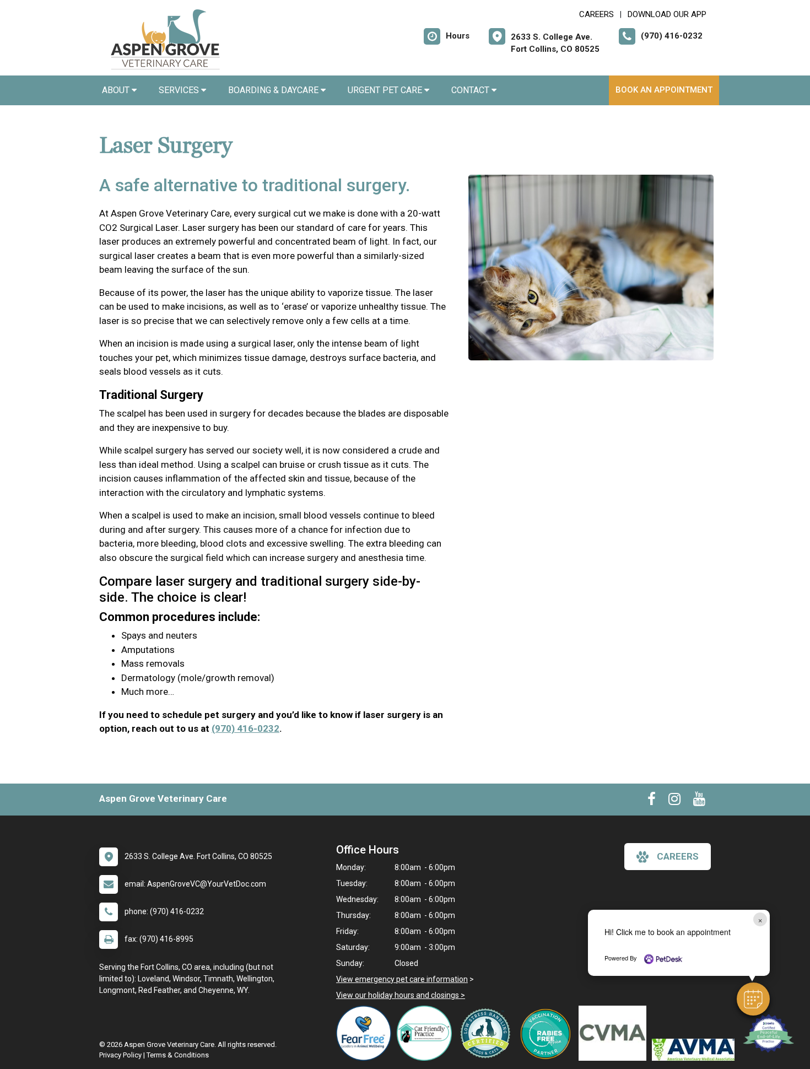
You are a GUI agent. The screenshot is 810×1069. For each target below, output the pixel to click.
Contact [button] (471, 90)
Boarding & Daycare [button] (274, 90)
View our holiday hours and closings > (400, 995)
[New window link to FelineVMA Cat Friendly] (427, 1033)
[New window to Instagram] (674, 801)
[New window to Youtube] (699, 801)
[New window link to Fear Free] (366, 1033)
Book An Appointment (663, 90)
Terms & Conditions (178, 1055)
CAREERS (596, 14)
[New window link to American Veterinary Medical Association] (696, 1050)
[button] (753, 999)
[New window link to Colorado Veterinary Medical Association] (615, 1033)
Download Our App (667, 14)
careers (678, 856)
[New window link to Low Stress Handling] (487, 1033)
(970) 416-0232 (245, 728)
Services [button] (180, 90)
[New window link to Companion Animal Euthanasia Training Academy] (770, 1033)
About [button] (117, 90)
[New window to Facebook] (651, 801)
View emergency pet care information (402, 979)
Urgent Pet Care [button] (386, 90)
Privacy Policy (120, 1055)
